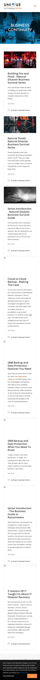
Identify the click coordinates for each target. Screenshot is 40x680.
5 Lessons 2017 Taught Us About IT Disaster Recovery (20, 594)
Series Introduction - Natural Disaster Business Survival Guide (19, 213)
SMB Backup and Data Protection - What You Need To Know (19, 445)
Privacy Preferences (8, 676)
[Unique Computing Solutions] (13, 6)
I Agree (32, 676)
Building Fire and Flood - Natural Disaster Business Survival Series (19, 78)
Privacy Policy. (24, 673)
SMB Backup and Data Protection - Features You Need (19, 365)
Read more (11, 104)
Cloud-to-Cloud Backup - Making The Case (18, 282)
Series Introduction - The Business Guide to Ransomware (19, 512)
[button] (35, 6)
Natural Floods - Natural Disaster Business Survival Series (18, 142)
